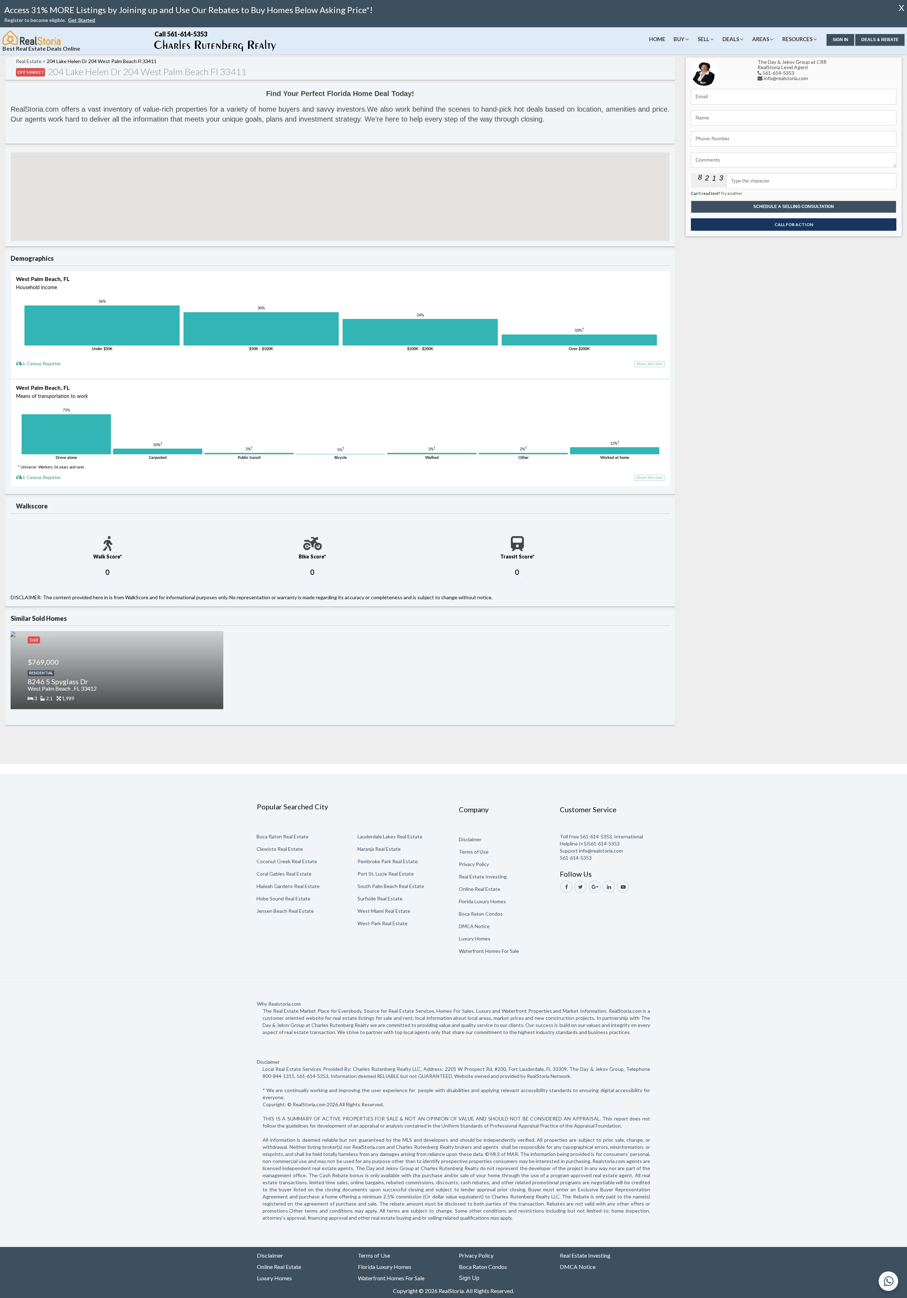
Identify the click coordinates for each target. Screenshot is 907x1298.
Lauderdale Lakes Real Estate (389, 836)
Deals (730, 39)
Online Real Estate (479, 889)
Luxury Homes (474, 938)
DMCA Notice (474, 926)
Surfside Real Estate (379, 898)
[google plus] (594, 887)
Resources (797, 39)
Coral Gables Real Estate (284, 874)
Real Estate (28, 61)
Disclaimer (470, 839)
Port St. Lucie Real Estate (385, 874)
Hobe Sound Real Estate (283, 898)
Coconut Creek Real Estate (287, 861)
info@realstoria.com (786, 78)
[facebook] (566, 887)
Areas (760, 39)
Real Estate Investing (483, 876)
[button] (81, 20)
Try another (731, 193)
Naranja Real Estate (379, 849)
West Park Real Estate (382, 923)
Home (657, 39)
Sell (703, 39)
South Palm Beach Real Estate (390, 886)
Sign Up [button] (469, 1278)
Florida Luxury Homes (482, 901)
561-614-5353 (778, 73)
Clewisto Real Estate (280, 849)
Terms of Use (474, 852)
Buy (679, 39)
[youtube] (623, 887)
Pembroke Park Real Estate (387, 861)
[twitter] (580, 887)
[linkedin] (609, 887)
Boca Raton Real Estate (283, 836)
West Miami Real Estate (383, 911)
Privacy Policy (474, 864)
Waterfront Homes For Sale (489, 951)
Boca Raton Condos (481, 914)
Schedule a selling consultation (793, 206)
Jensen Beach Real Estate (285, 911)
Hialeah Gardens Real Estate (288, 886)
